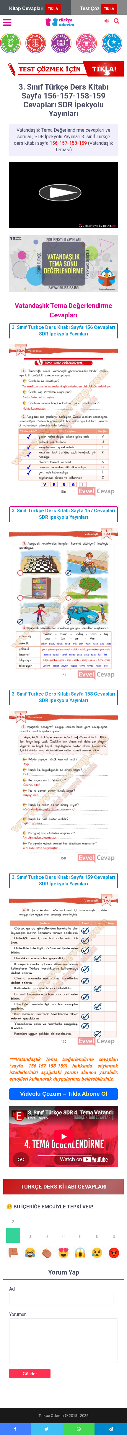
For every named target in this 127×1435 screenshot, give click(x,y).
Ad (12, 1289)
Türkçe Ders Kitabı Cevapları (63, 1186)
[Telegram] (111, 1429)
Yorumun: (18, 1314)
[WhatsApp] (79, 1429)
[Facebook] (15, 1429)
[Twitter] (47, 1429)
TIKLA (53, 9)
